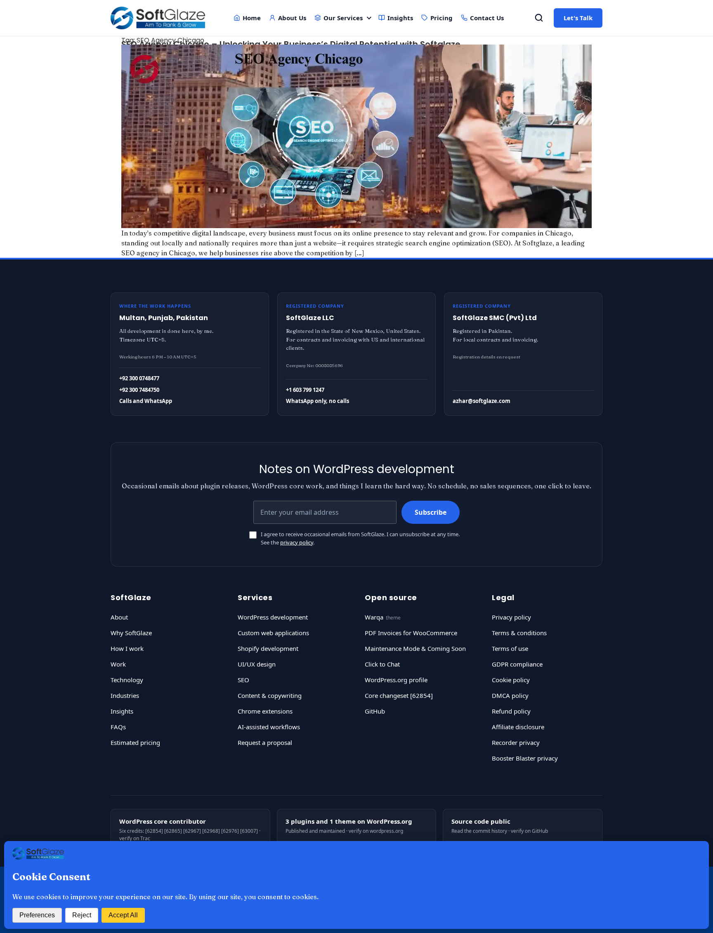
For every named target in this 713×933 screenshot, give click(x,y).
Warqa (374, 617)
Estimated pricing (135, 742)
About (119, 617)
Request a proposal (265, 742)
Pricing (441, 18)
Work (118, 664)
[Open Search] (538, 17)
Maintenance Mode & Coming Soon (415, 648)
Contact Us (487, 18)
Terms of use (510, 648)
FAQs (118, 727)
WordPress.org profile (396, 680)
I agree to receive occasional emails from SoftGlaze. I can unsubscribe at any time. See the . (360, 538)
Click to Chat (382, 664)
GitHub (375, 711)
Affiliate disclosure (518, 727)
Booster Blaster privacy (525, 758)
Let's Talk (578, 18)
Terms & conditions (519, 633)
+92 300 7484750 (139, 389)
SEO (243, 680)
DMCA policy (510, 695)
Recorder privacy (516, 742)
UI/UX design (257, 664)
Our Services (343, 18)
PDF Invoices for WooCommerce (411, 633)
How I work (127, 648)
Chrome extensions (265, 711)
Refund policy (511, 711)
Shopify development (268, 648)
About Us (292, 18)
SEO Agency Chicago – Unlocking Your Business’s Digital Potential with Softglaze (290, 44)
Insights (400, 18)
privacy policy (296, 542)
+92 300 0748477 (139, 378)
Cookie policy (511, 680)
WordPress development (273, 617)
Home (252, 18)
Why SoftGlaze (131, 633)
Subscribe (430, 512)
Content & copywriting (270, 695)
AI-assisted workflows (269, 727)
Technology (127, 680)
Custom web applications (273, 633)
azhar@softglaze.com (481, 401)
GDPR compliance (517, 664)
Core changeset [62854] (399, 695)
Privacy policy (511, 617)
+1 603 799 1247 (305, 389)
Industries (125, 695)
